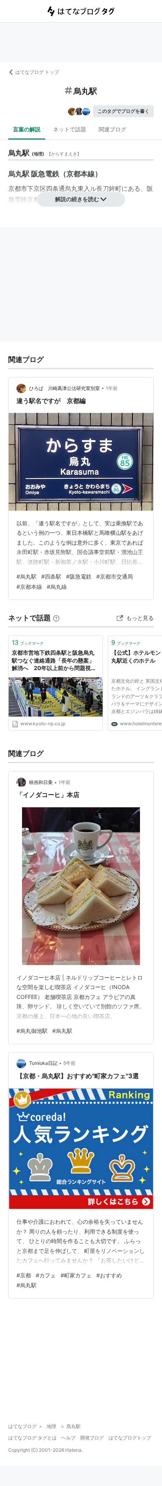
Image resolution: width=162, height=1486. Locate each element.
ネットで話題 (69, 129)
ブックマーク (28, 642)
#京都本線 (29, 586)
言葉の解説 (26, 129)
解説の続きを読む (77, 199)
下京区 (36, 188)
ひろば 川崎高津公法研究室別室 (64, 388)
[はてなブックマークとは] (56, 618)
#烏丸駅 (27, 576)
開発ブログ (92, 1438)
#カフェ (46, 1275)
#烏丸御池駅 (32, 1030)
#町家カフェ (76, 1275)
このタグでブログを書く (123, 111)
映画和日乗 (41, 782)
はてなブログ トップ (37, 72)
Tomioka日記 (43, 1063)
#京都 (24, 1275)
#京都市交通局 (114, 576)
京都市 (17, 188)
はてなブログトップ (130, 1438)
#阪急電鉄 (79, 576)
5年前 (69, 1063)
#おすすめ (109, 1275)
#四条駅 (51, 576)
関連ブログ (112, 129)
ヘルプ (68, 1438)
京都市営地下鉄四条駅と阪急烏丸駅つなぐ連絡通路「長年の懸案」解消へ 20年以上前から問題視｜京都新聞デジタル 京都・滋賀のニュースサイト (54, 660)
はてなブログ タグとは (32, 1438)
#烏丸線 (57, 586)
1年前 (112, 388)
